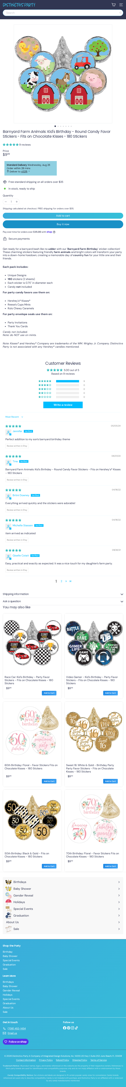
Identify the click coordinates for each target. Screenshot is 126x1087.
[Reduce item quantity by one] (6, 202)
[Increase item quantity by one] (17, 202)
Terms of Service (98, 1060)
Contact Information (26, 1060)
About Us (8, 1007)
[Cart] (113, 5)
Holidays (7, 994)
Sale (5, 969)
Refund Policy (62, 1060)
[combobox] (63, 13)
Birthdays (8, 982)
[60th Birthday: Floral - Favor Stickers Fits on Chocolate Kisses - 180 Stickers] (32, 744)
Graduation (9, 964)
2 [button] (61, 581)
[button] (11, 144)
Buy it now (63, 224)
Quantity (8, 195)
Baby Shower (10, 956)
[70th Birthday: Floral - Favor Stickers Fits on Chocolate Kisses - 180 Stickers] (93, 831)
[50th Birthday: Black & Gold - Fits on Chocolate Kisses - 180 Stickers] (32, 831)
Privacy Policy (46, 1060)
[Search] (120, 13)
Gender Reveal (11, 990)
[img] (13, 426)
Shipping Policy (79, 1060)
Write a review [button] (63, 405)
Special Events (11, 960)
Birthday (7, 951)
